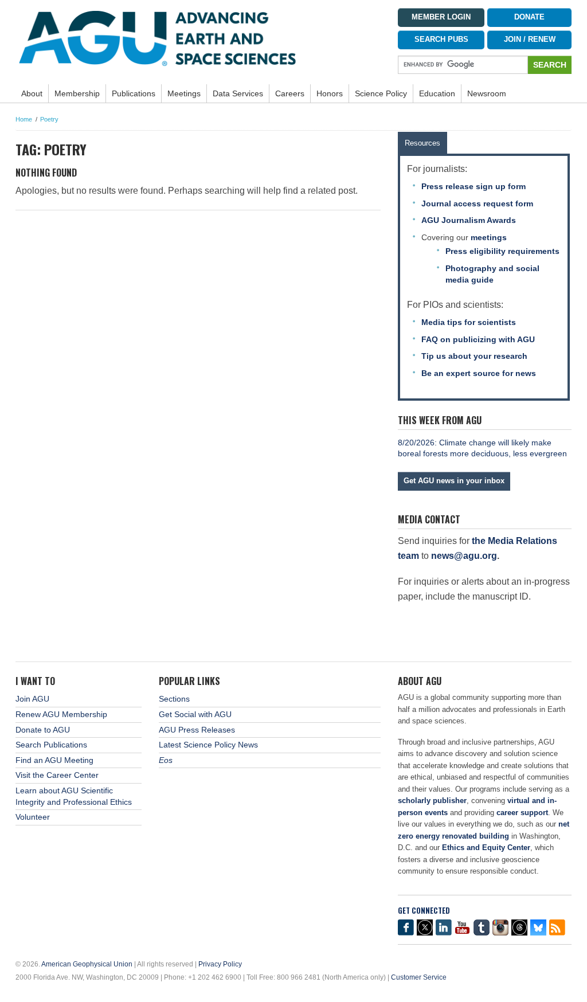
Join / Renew (529, 40)
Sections (174, 698)
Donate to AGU (42, 729)
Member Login (441, 17)
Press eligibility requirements (502, 251)
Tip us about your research (474, 356)
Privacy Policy (220, 964)
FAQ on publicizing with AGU (478, 339)
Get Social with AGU (195, 714)
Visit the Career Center (57, 775)
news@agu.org (464, 556)
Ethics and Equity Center (486, 847)
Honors (329, 93)
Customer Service (419, 977)
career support (522, 812)
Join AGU (32, 698)
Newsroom (486, 93)
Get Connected (424, 910)
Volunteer (32, 816)
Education (437, 93)
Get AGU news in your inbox (454, 480)
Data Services (238, 93)
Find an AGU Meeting (54, 760)
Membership (77, 93)
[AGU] (198, 37)
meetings (489, 237)
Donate (529, 17)
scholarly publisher (432, 800)
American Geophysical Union (86, 964)
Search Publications (51, 744)
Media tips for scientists (468, 322)
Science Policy (381, 93)
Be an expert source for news (478, 373)
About (31, 93)
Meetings (184, 93)
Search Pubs (441, 40)
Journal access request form (477, 203)
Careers (289, 93)
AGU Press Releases (197, 729)
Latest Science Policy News (208, 744)
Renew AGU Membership (61, 714)
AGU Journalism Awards (468, 220)
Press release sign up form (473, 186)
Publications (133, 93)
